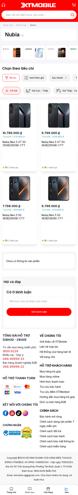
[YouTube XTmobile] (12, 412)
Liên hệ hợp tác (49, 346)
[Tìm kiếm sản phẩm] (72, 14)
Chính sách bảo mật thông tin (57, 441)
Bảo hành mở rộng (51, 416)
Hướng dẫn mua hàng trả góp (57, 396)
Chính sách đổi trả (50, 431)
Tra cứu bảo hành (50, 386)
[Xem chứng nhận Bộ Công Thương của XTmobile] (12, 432)
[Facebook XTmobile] (6, 412)
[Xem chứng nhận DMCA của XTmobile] (27, 432)
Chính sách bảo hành (52, 436)
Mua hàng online (49, 376)
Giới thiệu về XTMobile (53, 341)
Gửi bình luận (39, 311)
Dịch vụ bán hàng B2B (53, 402)
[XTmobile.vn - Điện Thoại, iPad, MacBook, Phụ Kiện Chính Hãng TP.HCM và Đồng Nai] (38, 5)
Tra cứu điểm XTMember (55, 391)
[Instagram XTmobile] (25, 412)
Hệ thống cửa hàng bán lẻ (55, 351)
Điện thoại (21, 25)
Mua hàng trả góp (50, 371)
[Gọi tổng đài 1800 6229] (3, 5)
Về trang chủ (47, 356)
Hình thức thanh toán (52, 381)
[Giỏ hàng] (74, 5)
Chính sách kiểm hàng (53, 446)
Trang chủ (8, 25)
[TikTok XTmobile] (19, 412)
